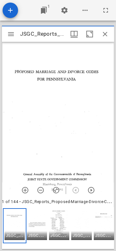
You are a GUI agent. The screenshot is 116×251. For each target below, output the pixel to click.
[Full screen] (105, 10)
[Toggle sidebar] (11, 34)
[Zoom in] (25, 190)
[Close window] (105, 34)
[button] (15, 226)
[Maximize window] (89, 34)
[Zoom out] (40, 190)
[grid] (58, 228)
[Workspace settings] (64, 10)
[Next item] (91, 190)
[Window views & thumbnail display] (74, 34)
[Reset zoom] (56, 190)
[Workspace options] (85, 10)
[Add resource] (10, 10)
